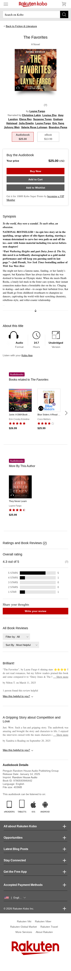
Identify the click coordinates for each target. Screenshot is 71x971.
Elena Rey (25, 119)
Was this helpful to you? (16, 696)
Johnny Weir (12, 127)
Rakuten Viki (24, 921)
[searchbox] (35, 14)
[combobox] (16, 636)
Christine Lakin (31, 115)
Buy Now (35, 171)
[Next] (66, 413)
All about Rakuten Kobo (20, 826)
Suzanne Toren (42, 119)
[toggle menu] (6, 4)
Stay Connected (15, 860)
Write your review (35, 611)
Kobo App (27, 355)
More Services (23, 932)
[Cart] (63, 4)
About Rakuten (44, 932)
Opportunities (13, 837)
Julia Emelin (26, 123)
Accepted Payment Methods (23, 884)
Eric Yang (58, 123)
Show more (60, 676)
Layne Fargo (37, 111)
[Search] (64, 14)
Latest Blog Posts (16, 849)
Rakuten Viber (43, 921)
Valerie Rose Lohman (34, 127)
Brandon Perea (58, 127)
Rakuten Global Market (23, 926)
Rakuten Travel (49, 926)
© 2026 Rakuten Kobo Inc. (19, 908)
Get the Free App (15, 871)
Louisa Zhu (49, 115)
